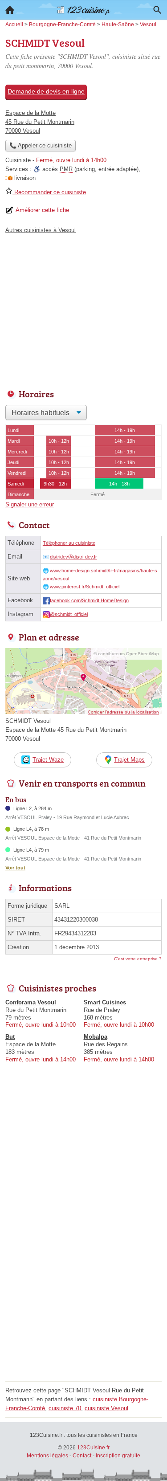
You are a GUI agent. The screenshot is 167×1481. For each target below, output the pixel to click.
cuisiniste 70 (65, 1408)
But (10, 1036)
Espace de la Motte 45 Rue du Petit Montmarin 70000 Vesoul (39, 122)
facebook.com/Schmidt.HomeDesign (89, 600)
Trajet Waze (48, 759)
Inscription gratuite (118, 1455)
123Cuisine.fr (93, 1447)
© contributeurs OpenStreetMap (126, 653)
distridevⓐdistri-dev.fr (73, 556)
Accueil (10, 10)
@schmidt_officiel (69, 614)
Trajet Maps (129, 759)
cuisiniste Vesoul (106, 1408)
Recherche (157, 10)
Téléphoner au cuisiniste (69, 543)
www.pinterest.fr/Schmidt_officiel (84, 586)
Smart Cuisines (105, 1002)
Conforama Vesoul (30, 1002)
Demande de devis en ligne (46, 91)
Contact (82, 1455)
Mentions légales (47, 1455)
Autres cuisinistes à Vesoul (40, 230)
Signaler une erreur (29, 504)
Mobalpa (95, 1036)
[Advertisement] (83, 1295)
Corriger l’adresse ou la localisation (123, 712)
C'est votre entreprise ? (138, 958)
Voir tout (15, 867)
